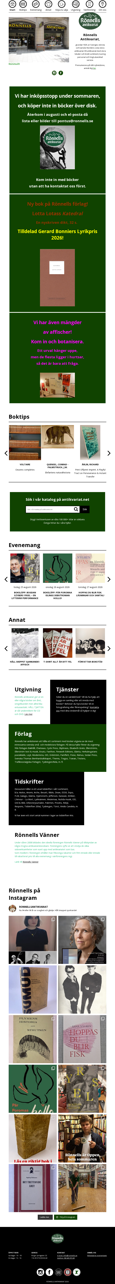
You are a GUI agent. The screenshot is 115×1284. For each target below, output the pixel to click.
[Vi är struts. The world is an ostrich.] (33, 1039)
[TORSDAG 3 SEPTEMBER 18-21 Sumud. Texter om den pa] (33, 989)
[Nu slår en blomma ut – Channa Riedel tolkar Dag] (33, 940)
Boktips (23, 9)
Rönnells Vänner (30, 861)
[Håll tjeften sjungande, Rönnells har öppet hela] (82, 1138)
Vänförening (90, 9)
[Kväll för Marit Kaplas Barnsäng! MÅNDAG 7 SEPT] (82, 940)
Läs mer (28, 714)
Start (12, 9)
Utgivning (75, 9)
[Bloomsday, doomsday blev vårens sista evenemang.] (82, 1188)
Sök (85, 509)
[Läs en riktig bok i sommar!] (33, 1138)
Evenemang (36, 9)
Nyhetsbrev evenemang (97, 1255)
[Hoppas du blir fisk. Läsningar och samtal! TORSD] (82, 1039)
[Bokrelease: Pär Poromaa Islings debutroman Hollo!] (33, 1089)
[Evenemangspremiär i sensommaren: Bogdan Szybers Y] (82, 1089)
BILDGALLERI (14, 63)
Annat (48, 9)
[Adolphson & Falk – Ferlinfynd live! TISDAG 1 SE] (82, 989)
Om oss (102, 9)
